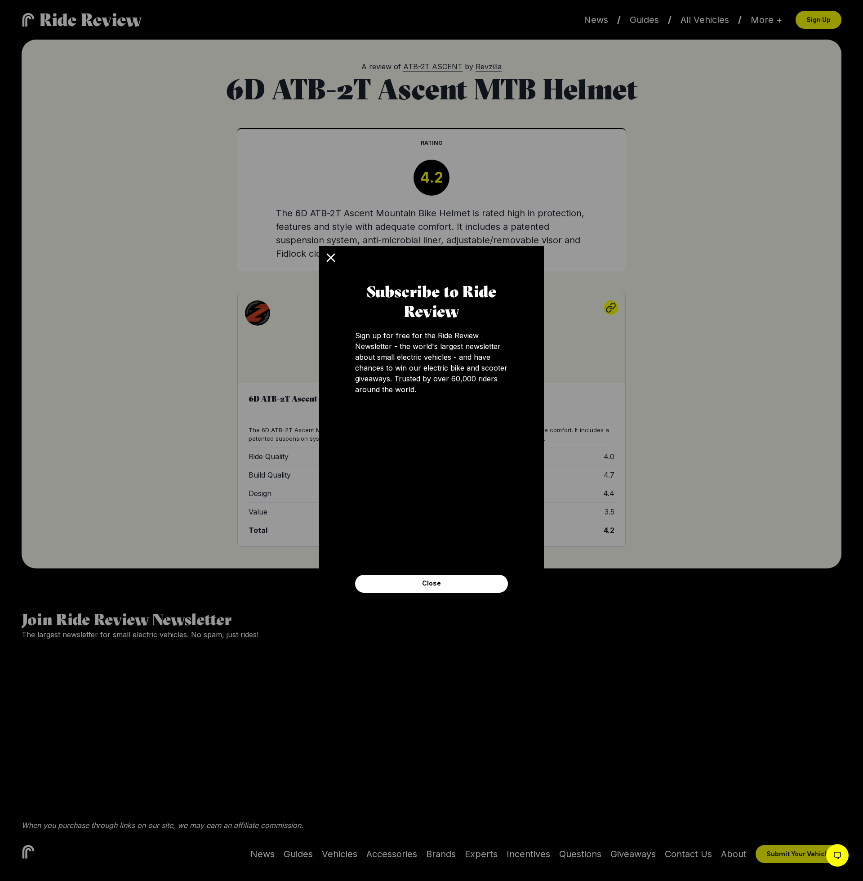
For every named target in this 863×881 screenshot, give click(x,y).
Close (431, 583)
